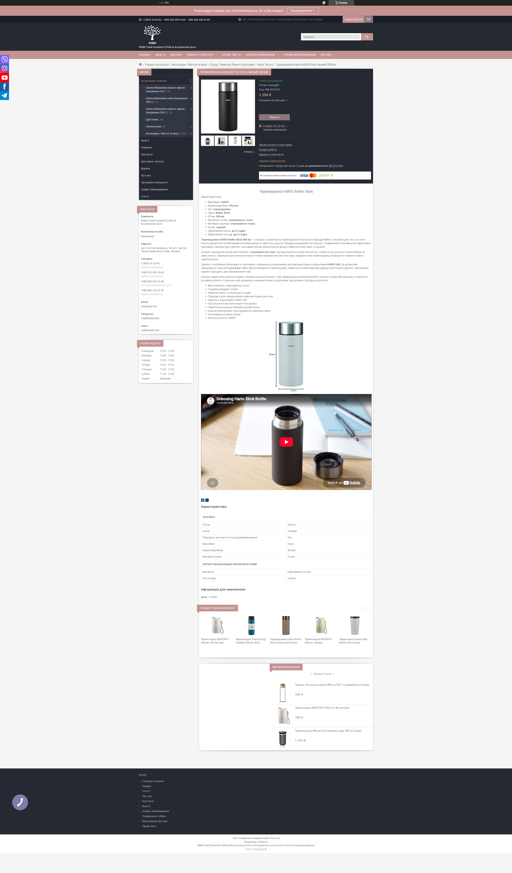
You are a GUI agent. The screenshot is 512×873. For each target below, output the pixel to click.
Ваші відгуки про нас (154, 821)
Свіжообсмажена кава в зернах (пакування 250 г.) (165, 110)
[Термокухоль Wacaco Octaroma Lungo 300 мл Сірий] (283, 739)
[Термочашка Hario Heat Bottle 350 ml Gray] (355, 626)
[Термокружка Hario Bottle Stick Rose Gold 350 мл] (286, 626)
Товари (146, 786)
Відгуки (175, 54)
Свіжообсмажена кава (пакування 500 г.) (167, 100)
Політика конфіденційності (299, 845)
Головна (144, 54)
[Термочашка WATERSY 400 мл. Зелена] (320, 626)
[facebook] (202, 500)
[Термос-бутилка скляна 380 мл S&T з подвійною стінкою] (283, 693)
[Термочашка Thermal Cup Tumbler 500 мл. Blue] (251, 626)
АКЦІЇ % (160, 54)
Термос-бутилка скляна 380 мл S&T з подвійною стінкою (332, 684)
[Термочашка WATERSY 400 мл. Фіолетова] (217, 626)
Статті (145, 196)
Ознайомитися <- (302, 11)
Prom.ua (275, 838)
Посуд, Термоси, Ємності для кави (232, 64)
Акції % (145, 140)
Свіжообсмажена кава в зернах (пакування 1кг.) (165, 89)
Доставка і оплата (152, 161)
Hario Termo (265, 64)
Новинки (146, 147)
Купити (274, 117)
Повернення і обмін (154, 816)
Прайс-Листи (231, 54)
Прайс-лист (149, 826)
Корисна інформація (260, 54)
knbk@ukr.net (149, 306)
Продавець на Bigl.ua (256, 841)
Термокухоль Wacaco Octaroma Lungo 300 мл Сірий (328, 730)
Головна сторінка (153, 781)
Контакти (147, 154)
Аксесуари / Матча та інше (189, 64)
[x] (207, 500)
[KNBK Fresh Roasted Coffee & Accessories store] (152, 35)
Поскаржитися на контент (267, 845)
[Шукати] (367, 36)
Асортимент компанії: (154, 80)
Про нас (146, 175)
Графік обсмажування (300, 54)
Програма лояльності (154, 182)
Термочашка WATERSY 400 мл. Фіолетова (322, 707)
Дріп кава (152, 119)
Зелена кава (153, 126)
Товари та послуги (199, 54)
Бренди (326, 54)
